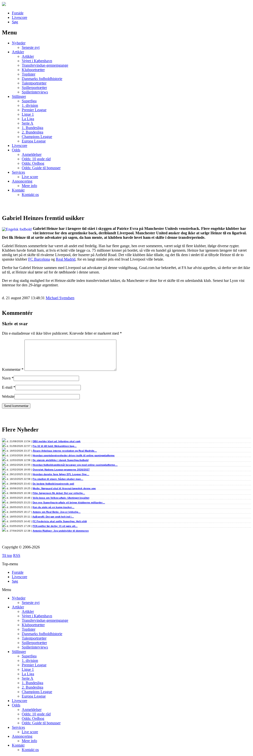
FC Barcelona (39, 259)
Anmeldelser (32, 154)
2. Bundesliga (32, 132)
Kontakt (18, 190)
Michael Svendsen (60, 298)
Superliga (29, 101)
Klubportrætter (33, 70)
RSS (16, 555)
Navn (6, 378)
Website (8, 396)
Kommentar (12, 369)
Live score (30, 177)
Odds (16, 150)
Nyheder (18, 43)
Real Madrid (65, 259)
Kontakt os (30, 194)
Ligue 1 (28, 114)
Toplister (28, 74)
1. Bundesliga (32, 128)
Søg (15, 22)
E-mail (7, 387)
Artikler (18, 52)
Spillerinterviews (35, 92)
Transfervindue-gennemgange (45, 65)
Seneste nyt (31, 47)
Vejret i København (37, 61)
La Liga (28, 119)
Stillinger (19, 96)
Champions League (37, 137)
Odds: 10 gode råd (36, 159)
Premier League (34, 110)
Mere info (29, 186)
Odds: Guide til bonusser (41, 168)
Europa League (34, 141)
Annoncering (22, 181)
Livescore (19, 17)
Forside (17, 13)
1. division (30, 105)
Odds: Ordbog (33, 163)
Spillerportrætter (34, 87)
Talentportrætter (34, 83)
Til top (7, 555)
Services (18, 172)
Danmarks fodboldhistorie (42, 79)
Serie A (27, 123)
